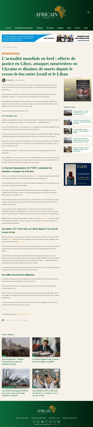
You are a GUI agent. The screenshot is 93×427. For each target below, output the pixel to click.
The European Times (24, 314)
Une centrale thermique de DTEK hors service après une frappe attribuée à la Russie (15, 393)
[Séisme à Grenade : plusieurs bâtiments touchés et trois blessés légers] (68, 149)
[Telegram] (29, 325)
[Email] (20, 325)
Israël (11, 320)
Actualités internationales (11, 47)
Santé (34, 356)
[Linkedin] (16, 325)
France (6, 320)
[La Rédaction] (4, 80)
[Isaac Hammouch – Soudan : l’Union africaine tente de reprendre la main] (16, 347)
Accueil (3, 47)
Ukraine (25, 320)
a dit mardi (21, 241)
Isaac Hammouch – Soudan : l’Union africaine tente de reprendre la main (13, 361)
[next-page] (68, 155)
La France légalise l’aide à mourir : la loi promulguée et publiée (81, 131)
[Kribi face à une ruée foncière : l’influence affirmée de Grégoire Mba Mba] (68, 122)
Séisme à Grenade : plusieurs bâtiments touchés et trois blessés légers (81, 149)
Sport (34, 387)
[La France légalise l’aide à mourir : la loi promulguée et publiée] (46, 347)
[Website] (54, 421)
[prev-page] (65, 155)
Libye (20, 320)
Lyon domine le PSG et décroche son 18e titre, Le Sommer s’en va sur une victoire (45, 393)
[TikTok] (46, 421)
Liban (15, 320)
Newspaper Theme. (55, 424)
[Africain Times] (46, 13)
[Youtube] (58, 421)
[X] (8, 325)
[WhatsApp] (12, 325)
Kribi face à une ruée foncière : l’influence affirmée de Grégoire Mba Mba (82, 122)
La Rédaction (10, 80)
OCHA (35, 176)
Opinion (4, 356)
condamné (45, 218)
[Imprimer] (24, 325)
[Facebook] (3, 325)
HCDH (10, 239)
